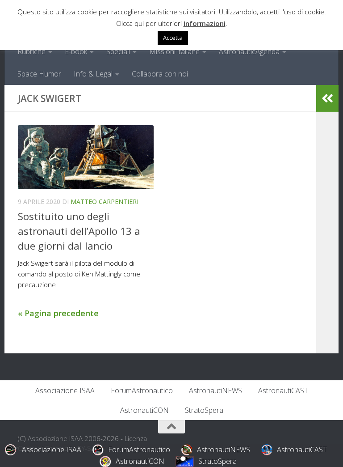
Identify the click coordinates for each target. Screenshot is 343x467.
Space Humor (39, 74)
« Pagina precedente (58, 313)
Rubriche (31, 51)
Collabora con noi (160, 74)
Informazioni (205, 23)
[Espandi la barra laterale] (327, 98)
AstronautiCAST (283, 390)
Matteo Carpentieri (104, 201)
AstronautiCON (144, 410)
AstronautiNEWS (215, 390)
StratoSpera (204, 410)
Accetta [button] (173, 38)
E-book (76, 51)
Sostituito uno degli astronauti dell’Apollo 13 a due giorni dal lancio (79, 230)
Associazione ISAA (65, 390)
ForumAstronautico (142, 390)
